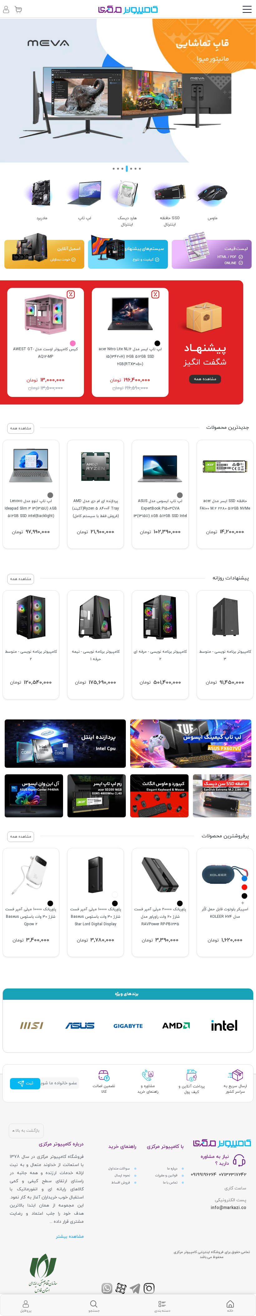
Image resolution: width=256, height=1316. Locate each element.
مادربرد (42, 218)
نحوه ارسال (123, 1175)
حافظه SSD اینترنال (170, 221)
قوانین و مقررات (166, 1175)
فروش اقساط (121, 1182)
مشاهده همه (205, 379)
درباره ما (172, 1168)
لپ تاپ (84, 218)
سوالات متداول (119, 1168)
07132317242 (232, 1175)
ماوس (213, 218)
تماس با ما (170, 1182)
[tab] (230, 1305)
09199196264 (203, 1175)
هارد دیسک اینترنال (127, 221)
